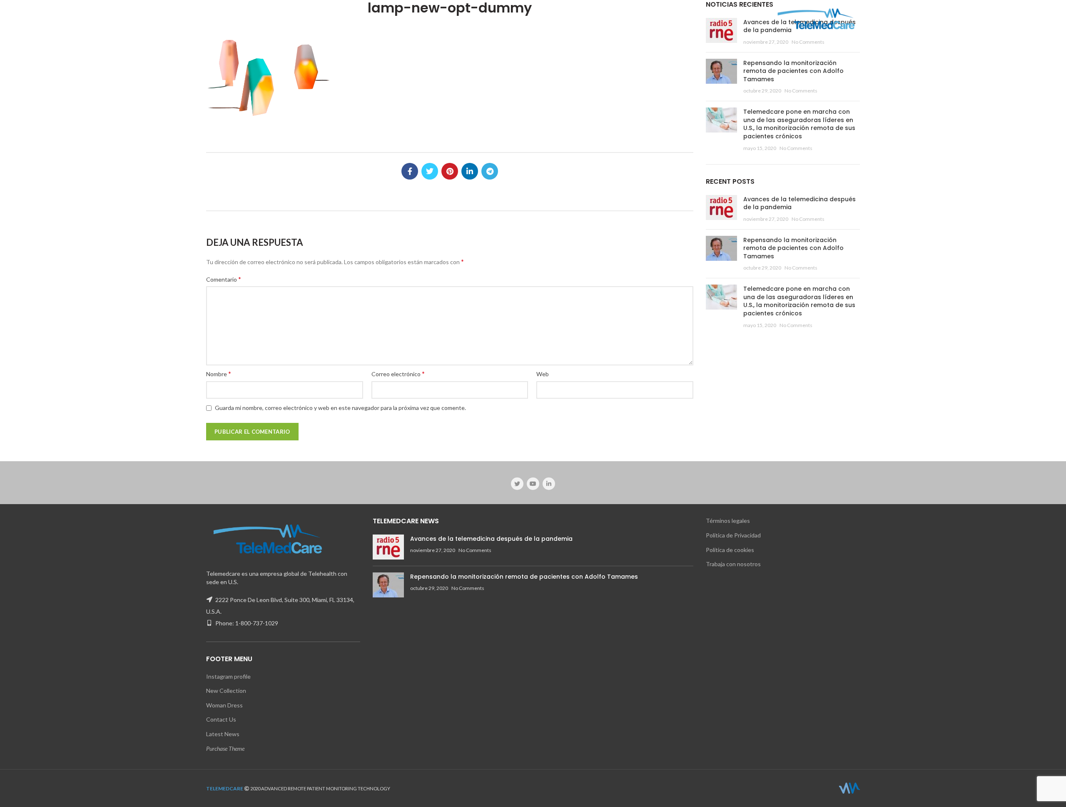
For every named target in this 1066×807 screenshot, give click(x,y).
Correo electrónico (398, 373)
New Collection (226, 690)
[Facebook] (409, 171)
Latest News (222, 733)
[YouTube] (533, 483)
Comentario (223, 279)
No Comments (808, 42)
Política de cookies (730, 549)
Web (542, 373)
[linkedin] (469, 171)
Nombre (218, 373)
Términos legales (728, 520)
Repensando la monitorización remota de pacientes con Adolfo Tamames (793, 71)
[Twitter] (429, 171)
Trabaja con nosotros (733, 563)
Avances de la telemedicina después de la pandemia (799, 203)
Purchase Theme (225, 748)
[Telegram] (489, 171)
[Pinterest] (449, 171)
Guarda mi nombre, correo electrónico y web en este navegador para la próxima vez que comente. (340, 407)
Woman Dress (224, 705)
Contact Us (221, 719)
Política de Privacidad (733, 535)
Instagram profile (228, 676)
